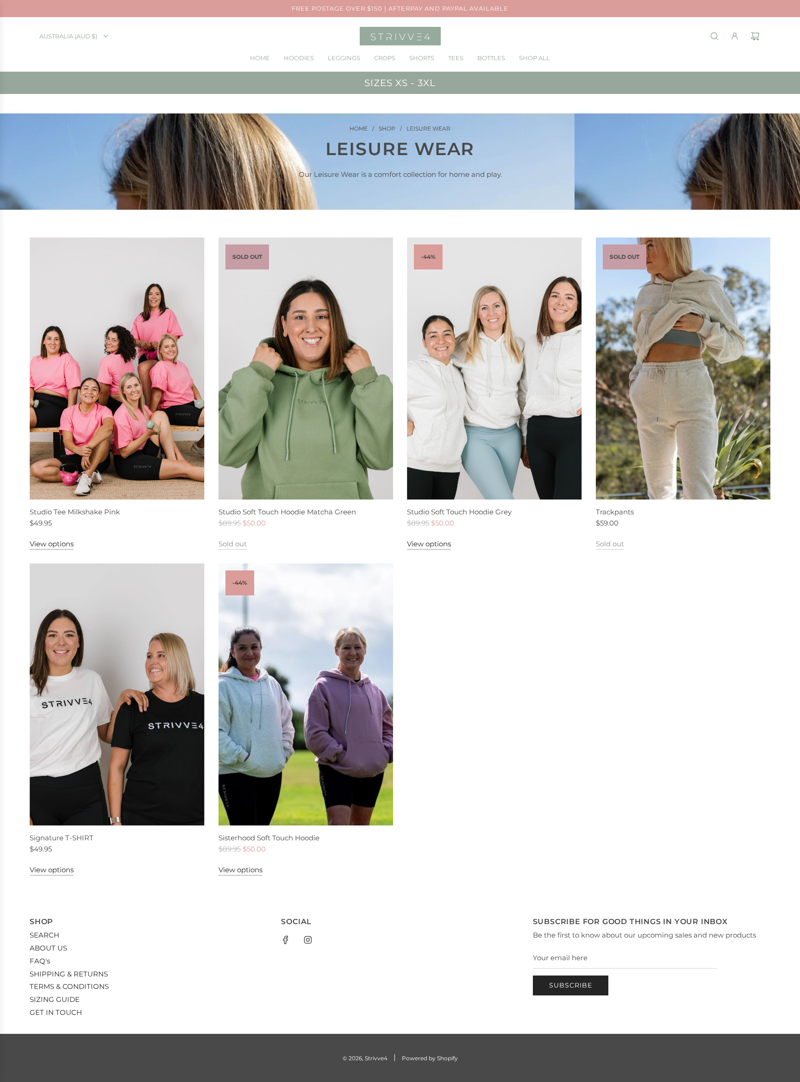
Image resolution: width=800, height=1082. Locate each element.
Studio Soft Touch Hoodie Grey (459, 511)
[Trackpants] (683, 369)
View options (52, 543)
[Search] (714, 36)
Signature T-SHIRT (62, 837)
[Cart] (755, 36)
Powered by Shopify (430, 1058)
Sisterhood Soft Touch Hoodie (269, 837)
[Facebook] (285, 940)
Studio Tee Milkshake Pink (75, 511)
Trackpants (615, 511)
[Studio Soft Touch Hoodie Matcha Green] (306, 369)
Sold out (233, 543)
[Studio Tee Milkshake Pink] (117, 369)
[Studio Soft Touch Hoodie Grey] (494, 369)
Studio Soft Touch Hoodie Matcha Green (287, 511)
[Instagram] (308, 940)
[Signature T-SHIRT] (117, 694)
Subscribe (570, 985)
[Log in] (735, 36)
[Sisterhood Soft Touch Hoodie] (306, 694)
